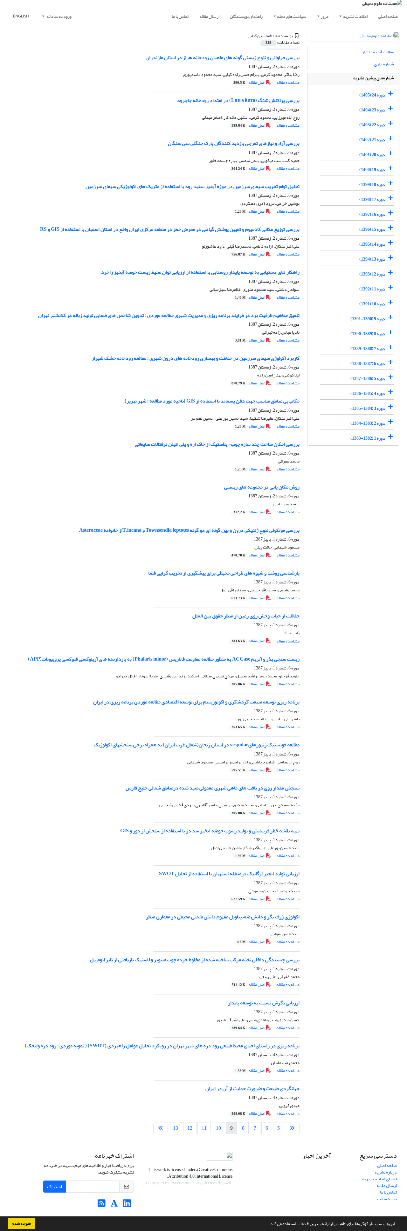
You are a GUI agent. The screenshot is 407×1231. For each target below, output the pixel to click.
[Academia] (114, 1205)
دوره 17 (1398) (372, 199)
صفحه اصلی (388, 16)
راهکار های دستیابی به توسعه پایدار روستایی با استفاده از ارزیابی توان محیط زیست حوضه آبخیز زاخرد (200, 272)
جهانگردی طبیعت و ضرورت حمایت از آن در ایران (252, 1088)
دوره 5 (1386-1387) (367, 378)
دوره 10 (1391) (372, 304)
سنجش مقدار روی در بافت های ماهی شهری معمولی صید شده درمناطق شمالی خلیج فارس (213, 788)
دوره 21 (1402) (372, 140)
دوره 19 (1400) (372, 169)
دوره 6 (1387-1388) (367, 363)
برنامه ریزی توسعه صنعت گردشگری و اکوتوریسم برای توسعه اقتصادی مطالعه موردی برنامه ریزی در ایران (196, 702)
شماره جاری (384, 64)
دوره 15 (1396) (372, 229)
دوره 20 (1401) (372, 154)
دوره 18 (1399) (372, 184)
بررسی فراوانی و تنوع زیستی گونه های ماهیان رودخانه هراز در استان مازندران (223, 57)
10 (218, 1128)
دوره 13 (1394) (372, 259)
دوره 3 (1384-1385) (367, 408)
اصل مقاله (249, 82)
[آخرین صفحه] (160, 1128)
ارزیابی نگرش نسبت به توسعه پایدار (264, 1003)
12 (189, 1128)
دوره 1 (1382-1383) (367, 438)
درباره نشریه (386, 1172)
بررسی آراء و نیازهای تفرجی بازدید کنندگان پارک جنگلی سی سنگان (234, 143)
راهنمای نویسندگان (246, 16)
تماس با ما (180, 16)
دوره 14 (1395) (372, 244)
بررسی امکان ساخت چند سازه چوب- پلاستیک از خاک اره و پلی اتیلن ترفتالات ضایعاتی (217, 444)
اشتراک (54, 1186)
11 (204, 1128)
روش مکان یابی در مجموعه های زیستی (262, 487)
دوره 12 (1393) (372, 274)
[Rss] (101, 1205)
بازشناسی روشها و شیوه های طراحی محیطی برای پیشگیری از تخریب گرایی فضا (224, 573)
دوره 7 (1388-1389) (367, 348)
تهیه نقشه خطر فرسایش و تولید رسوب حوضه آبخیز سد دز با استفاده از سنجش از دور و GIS (210, 830)
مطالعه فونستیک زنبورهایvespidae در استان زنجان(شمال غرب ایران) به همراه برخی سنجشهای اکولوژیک (197, 744)
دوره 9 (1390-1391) (367, 319)
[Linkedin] (127, 1205)
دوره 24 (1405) (372, 95)
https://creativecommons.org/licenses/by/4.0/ (189, 1183)
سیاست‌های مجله (291, 16)
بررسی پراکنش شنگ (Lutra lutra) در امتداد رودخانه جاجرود (238, 100)
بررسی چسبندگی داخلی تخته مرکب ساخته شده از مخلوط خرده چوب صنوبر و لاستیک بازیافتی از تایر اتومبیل (195, 959)
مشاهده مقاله (288, 82)
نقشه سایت (387, 1198)
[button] (267, 1224)
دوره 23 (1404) (372, 110)
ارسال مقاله (209, 16)
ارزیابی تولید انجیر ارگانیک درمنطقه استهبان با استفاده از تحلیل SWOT (229, 873)
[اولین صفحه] (292, 1128)
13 (175, 1128)
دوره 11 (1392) (372, 289)
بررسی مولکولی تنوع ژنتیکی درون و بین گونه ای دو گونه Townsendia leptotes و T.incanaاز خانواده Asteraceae (189, 530)
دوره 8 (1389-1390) (367, 333)
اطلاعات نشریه (355, 16)
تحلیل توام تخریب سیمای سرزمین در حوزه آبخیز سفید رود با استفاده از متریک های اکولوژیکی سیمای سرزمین (193, 186)
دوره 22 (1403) (372, 125)
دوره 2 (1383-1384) (367, 423)
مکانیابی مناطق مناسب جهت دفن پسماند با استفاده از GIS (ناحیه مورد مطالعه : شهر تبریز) (212, 401)
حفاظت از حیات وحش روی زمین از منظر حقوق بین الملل (246, 616)
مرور (324, 16)
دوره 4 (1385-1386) (367, 393)
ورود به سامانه (59, 16)
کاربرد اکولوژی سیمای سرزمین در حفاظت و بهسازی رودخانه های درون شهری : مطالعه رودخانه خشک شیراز (196, 358)
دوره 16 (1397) (372, 214)
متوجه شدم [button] (21, 1223)
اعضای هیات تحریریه (379, 1178)
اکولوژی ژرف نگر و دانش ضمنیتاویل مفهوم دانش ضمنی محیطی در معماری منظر (223, 917)
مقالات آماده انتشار (378, 52)
